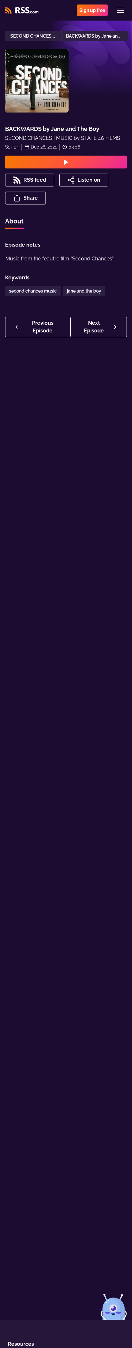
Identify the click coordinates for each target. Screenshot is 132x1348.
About (14, 221)
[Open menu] (120, 10)
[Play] (66, 162)
